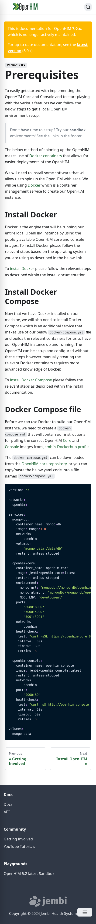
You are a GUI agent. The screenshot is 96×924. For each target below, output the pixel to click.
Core (67, 440)
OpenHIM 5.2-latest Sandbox (29, 873)
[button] (7, 7)
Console (12, 446)
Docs (8, 804)
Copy (83, 489)
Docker (34, 185)
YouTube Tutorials (19, 846)
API (7, 811)
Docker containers (45, 155)
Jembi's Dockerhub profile (66, 446)
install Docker (22, 268)
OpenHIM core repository (44, 463)
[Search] (88, 7)
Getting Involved (18, 839)
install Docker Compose (31, 379)
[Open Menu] (84, 912)
